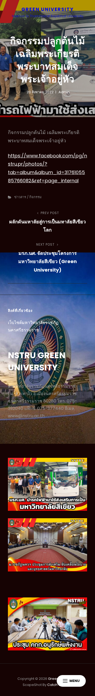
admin (64, 92)
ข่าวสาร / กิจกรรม (28, 197)
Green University (47, 9)
